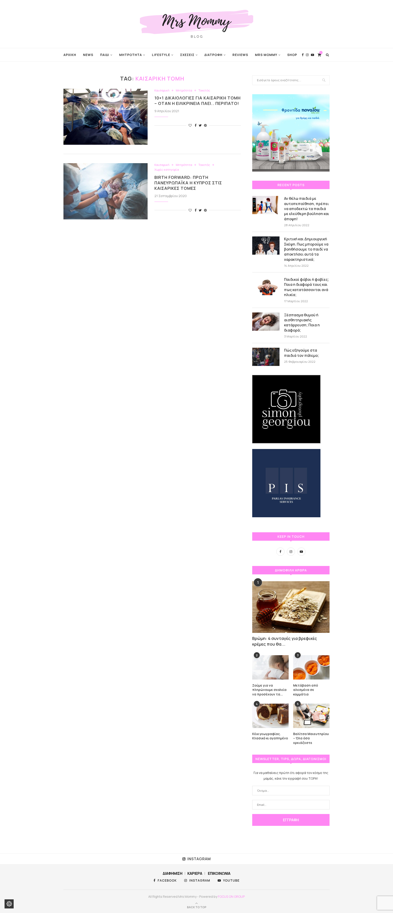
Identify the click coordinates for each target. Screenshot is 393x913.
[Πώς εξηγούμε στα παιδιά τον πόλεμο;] (266, 357)
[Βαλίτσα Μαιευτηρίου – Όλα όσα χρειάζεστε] (311, 716)
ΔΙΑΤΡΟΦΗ (213, 55)
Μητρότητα (184, 90)
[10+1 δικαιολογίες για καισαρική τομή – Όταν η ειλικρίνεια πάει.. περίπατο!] (105, 117)
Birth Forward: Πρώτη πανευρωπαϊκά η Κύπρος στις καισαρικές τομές (188, 183)
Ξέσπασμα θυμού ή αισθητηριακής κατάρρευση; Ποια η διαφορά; (302, 322)
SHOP (292, 55)
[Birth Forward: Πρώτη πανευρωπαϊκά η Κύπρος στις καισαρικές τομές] (105, 191)
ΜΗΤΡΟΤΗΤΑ (130, 55)
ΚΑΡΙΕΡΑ (194, 873)
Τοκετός (204, 90)
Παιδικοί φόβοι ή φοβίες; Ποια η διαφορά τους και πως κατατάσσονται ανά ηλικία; (306, 287)
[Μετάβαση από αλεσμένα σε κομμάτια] (311, 667)
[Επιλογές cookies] (9, 903)
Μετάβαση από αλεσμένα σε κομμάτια (305, 689)
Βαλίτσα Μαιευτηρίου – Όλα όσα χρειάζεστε (311, 738)
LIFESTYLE (161, 55)
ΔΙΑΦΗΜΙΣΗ (172, 873)
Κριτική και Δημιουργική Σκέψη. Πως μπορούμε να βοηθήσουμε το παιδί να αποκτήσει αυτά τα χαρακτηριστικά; (306, 249)
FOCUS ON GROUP (231, 896)
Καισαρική (161, 90)
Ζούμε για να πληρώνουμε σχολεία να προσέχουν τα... (269, 689)
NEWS (88, 55)
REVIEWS (240, 55)
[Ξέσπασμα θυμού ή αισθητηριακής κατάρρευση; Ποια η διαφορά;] (266, 321)
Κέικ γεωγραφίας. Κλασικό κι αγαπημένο (270, 736)
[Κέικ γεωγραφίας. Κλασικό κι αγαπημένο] (270, 716)
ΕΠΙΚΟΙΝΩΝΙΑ (219, 873)
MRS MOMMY (266, 55)
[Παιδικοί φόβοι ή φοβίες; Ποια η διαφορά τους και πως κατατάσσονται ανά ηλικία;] (266, 286)
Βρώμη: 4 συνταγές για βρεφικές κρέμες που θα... (284, 641)
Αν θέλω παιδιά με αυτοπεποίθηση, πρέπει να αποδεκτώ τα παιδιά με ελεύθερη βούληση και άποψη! (306, 208)
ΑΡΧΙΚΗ (69, 55)
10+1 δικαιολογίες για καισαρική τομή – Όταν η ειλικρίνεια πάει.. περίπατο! (197, 100)
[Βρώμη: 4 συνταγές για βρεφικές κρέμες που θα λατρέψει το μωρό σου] (291, 607)
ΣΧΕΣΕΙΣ (187, 55)
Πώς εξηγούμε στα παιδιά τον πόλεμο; (301, 353)
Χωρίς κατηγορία (166, 170)
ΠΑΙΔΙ (104, 55)
